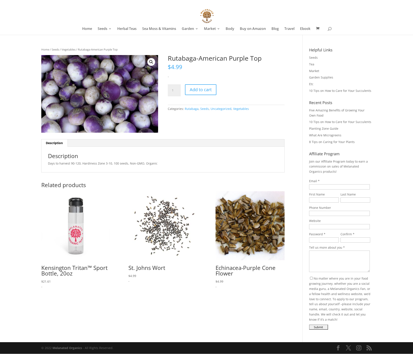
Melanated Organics (67, 348)
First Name (317, 194)
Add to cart (201, 89)
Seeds (102, 29)
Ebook (305, 29)
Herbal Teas (127, 29)
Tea (311, 64)
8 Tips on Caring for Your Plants (332, 142)
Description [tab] (54, 143)
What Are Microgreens (325, 135)
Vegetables (69, 49)
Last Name (348, 194)
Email (313, 181)
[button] (151, 62)
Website (315, 221)
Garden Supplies (321, 77)
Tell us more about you (325, 247)
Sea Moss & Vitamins (159, 29)
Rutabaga (192, 109)
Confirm (346, 234)
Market (210, 29)
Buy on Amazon (253, 29)
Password (316, 234)
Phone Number (320, 208)
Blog (275, 29)
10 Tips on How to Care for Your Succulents (340, 91)
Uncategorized (221, 109)
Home (87, 29)
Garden (188, 29)
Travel (289, 29)
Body (230, 29)
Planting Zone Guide (323, 128)
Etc (311, 84)
